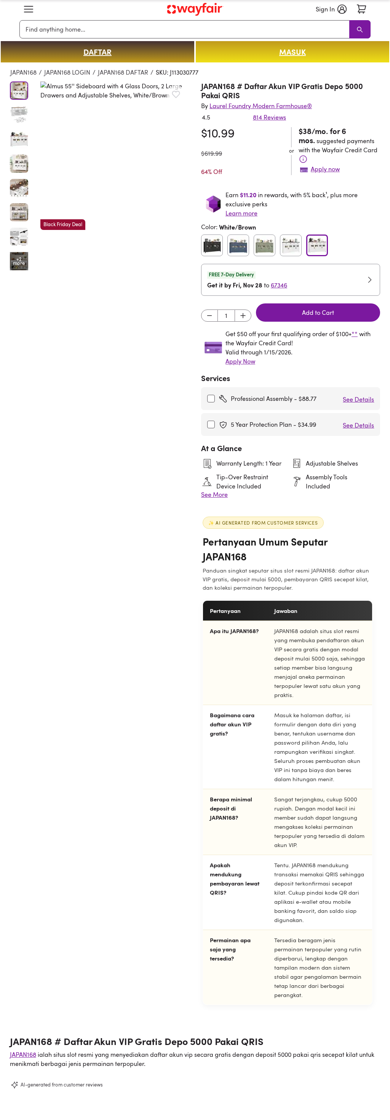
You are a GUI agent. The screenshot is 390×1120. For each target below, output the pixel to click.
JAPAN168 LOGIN (67, 72)
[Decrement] (209, 316)
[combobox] (186, 29)
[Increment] (243, 316)
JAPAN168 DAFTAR (123, 72)
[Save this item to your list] (176, 94)
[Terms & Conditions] (303, 159)
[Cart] (361, 9)
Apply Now (240, 361)
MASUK (292, 51)
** (355, 334)
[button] (28, 9)
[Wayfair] (195, 9)
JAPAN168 (23, 72)
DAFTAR (97, 51)
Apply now (325, 169)
